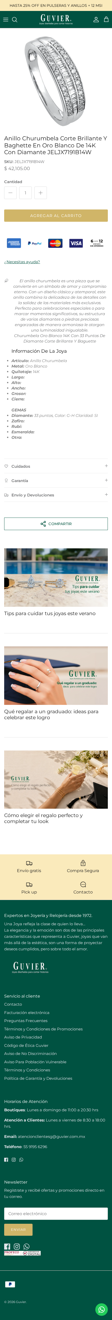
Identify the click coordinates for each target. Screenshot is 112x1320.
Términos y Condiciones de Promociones (43, 1029)
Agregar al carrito (56, 215)
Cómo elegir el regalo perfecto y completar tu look (43, 818)
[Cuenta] (95, 19)
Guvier (21, 1302)
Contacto (13, 1004)
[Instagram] (14, 1160)
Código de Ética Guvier (26, 1045)
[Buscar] (17, 19)
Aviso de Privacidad (23, 1037)
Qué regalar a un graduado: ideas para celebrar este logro (51, 715)
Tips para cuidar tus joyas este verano (50, 613)
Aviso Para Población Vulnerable (35, 1061)
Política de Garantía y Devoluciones (38, 1078)
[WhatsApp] (21, 1160)
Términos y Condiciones (27, 1069)
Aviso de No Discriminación (30, 1053)
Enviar (18, 1229)
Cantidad (13, 181)
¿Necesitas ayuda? (22, 261)
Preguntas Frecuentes (25, 1020)
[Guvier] (56, 19)
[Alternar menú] (5, 19)
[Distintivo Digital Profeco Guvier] (22, 1254)
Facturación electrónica (26, 1012)
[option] (56, 80)
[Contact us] (101, 1309)
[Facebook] (6, 1160)
